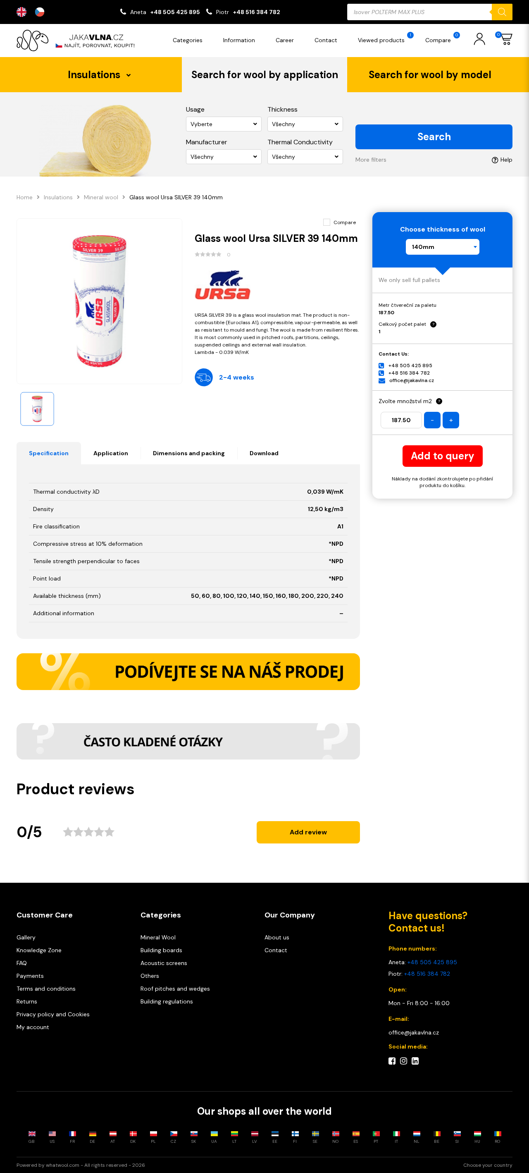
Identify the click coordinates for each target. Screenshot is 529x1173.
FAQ (22, 963)
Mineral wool (101, 197)
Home (25, 197)
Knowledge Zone (39, 950)
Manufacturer (206, 142)
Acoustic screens (164, 963)
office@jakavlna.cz (411, 380)
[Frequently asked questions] (188, 741)
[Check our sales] (188, 671)
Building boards (161, 950)
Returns (27, 1001)
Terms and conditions (46, 988)
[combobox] (442, 247)
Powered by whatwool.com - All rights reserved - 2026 (81, 1165)
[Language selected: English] (35, 12)
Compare (441, 38)
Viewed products (384, 38)
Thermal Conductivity (300, 142)
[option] (42, 12)
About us (276, 937)
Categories (188, 40)
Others (150, 975)
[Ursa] (277, 284)
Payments (30, 975)
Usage (195, 109)
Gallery (26, 937)
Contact (326, 40)
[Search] (502, 12)
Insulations (58, 197)
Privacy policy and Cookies (53, 1014)
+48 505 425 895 (175, 12)
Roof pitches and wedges (175, 988)
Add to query (442, 455)
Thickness (282, 109)
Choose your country (487, 1165)
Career (285, 40)
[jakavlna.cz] (79, 40)
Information (239, 40)
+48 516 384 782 (256, 12)
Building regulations (167, 1001)
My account (33, 1027)
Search (434, 136)
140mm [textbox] (423, 247)
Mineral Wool (158, 937)
